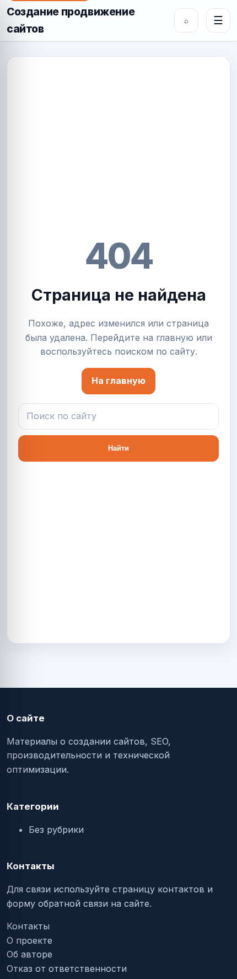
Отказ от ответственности (67, 968)
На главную (118, 380)
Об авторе (29, 954)
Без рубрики (56, 829)
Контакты (28, 926)
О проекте (29, 940)
